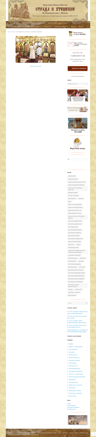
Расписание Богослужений (45, 432)
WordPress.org (71, 409)
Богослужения (73, 349)
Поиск (81, 26)
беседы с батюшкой (73, 195)
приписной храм (72, 267)
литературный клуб (73, 247)
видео (69, 201)
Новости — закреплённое (76, 374)
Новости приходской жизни (77, 376)
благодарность (72, 198)
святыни (70, 289)
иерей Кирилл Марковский (75, 238)
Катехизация (72, 363)
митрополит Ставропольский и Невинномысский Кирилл (76, 251)
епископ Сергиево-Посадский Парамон (76, 217)
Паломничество (73, 382)
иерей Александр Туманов (75, 221)
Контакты (65, 432)
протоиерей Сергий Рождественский (73, 285)
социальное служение (74, 292)
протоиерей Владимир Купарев (76, 273)
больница (80, 198)
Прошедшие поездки (75, 390)
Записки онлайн (73, 432)
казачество (71, 244)
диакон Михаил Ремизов (74, 213)
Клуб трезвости (73, 365)
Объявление (72, 379)
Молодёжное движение (76, 371)
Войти (69, 403)
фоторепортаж (72, 295)
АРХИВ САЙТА (72, 176)
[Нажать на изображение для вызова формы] (77, 149)
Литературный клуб (74, 368)
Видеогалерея (73, 354)
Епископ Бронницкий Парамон (76, 185)
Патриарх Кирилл (73, 192)
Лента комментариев (73, 407)
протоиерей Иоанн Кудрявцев (76, 278)
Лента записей (71, 405)
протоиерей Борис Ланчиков (75, 270)
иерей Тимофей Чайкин (74, 241)
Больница (72, 352)
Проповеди (72, 387)
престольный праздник (74, 264)
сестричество (78, 289)
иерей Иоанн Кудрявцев (74, 232)
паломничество (72, 261)
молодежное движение (74, 255)
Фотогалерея (72, 396)
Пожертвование (83, 432)
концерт (78, 244)
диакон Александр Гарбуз (75, 204)
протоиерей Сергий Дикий (75, 281)
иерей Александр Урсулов (75, 224)
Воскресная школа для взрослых (76, 182)
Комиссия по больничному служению (75, 188)
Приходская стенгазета (75, 385)
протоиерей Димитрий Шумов (76, 275)
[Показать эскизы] (35, 66)
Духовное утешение (74, 360)
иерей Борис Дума (73, 227)
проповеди (82, 267)
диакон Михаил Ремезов (74, 210)
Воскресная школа (73, 179)
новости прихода (72, 258)
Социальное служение (75, 393)
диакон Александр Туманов (75, 207)
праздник (81, 261)
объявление (82, 258)
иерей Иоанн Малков (73, 235)
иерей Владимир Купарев (75, 230)
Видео (59, 432)
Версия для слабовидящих (79, 68)
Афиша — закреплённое (75, 346)
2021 (9, 31)
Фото (55, 432)
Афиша (71, 344)
